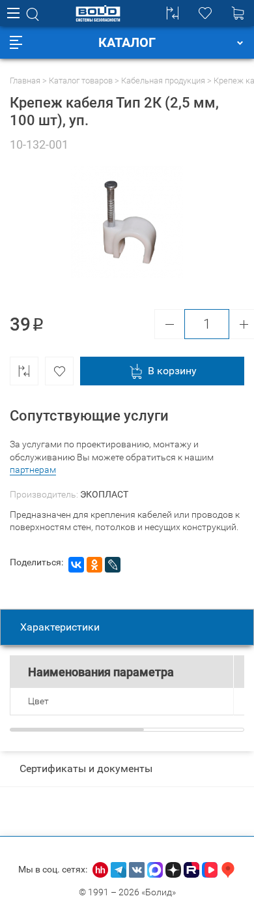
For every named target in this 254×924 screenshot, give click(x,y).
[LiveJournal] (112, 565)
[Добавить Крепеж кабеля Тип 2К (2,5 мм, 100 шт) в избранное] (59, 371)
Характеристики (60, 627)
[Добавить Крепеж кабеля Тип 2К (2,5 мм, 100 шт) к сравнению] (24, 371)
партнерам (33, 469)
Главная (25, 80)
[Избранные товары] (205, 13)
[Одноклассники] (94, 565)
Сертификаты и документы (86, 768)
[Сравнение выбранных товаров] (172, 13)
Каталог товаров (81, 80)
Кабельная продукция (163, 80)
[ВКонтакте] (76, 565)
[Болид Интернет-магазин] (98, 13)
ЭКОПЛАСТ (104, 494)
